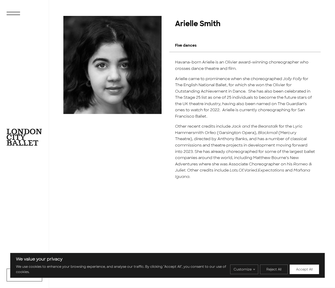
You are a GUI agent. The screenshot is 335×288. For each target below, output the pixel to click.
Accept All (304, 269)
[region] (167, 265)
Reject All (273, 269)
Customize (243, 269)
